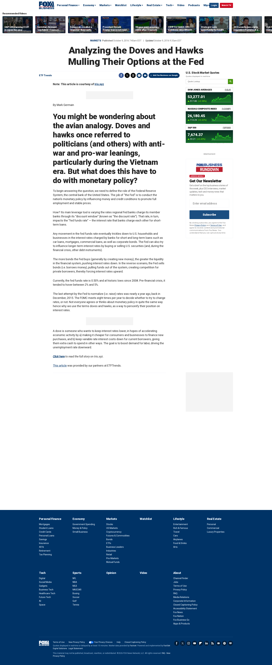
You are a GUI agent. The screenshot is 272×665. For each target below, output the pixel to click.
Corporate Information (184, 601)
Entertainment (180, 524)
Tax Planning (45, 554)
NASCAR (77, 589)
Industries (111, 550)
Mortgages (44, 524)
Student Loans (46, 528)
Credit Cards (45, 532)
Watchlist (121, 5)
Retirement (44, 550)
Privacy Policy (200, 225)
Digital (42, 578)
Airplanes (178, 539)
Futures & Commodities (118, 535)
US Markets (112, 528)
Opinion (111, 572)
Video (180, 5)
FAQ (175, 593)
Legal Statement (75, 648)
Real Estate (154, 5)
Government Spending (84, 524)
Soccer (76, 597)
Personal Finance (67, 5)
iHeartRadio (230, 643)
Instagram (188, 643)
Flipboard (200, 643)
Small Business (80, 532)
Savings (43, 539)
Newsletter (218, 643)
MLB (75, 586)
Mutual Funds (113, 562)
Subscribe (209, 214)
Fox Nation (178, 616)
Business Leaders (115, 547)
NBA (75, 582)
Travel (176, 532)
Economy (88, 5)
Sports (77, 572)
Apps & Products (181, 623)
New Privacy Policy (77, 642)
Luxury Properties (215, 532)
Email (145, 75)
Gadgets (43, 586)
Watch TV (226, 5)
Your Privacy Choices (103, 642)
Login (214, 5)
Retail (109, 554)
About (177, 572)
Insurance (44, 543)
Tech (169, 5)
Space (42, 604)
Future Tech (45, 597)
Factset (133, 646)
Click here (59, 356)
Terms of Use (216, 225)
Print (139, 75)
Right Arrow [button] (266, 25)
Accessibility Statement (185, 608)
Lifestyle (135, 5)
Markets (104, 5)
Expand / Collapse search (206, 5)
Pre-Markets (112, 558)
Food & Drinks (180, 543)
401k (41, 547)
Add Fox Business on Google (165, 75)
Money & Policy (80, 528)
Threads (133, 75)
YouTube (194, 643)
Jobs (175, 582)
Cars (175, 535)
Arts (175, 547)
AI (40, 601)
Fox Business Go (181, 620)
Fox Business (46, 5)
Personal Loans (46, 535)
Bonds (109, 539)
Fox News (178, 612)
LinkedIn (206, 643)
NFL (74, 578)
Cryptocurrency (114, 532)
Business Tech (46, 589)
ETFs (108, 543)
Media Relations (181, 597)
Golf (75, 601)
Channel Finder (180, 578)
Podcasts (194, 5)
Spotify (224, 643)
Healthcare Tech (47, 593)
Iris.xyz (99, 84)
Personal (211, 524)
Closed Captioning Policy (185, 604)
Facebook (121, 75)
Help (118, 642)
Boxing (76, 593)
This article (60, 365)
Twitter (127, 75)
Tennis (76, 604)
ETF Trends (45, 75)
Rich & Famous (180, 528)
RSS (212, 643)
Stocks (109, 524)
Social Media (45, 582)
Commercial (213, 528)
